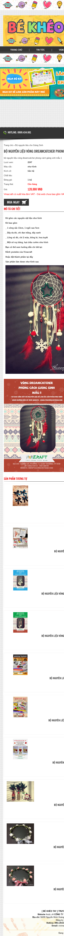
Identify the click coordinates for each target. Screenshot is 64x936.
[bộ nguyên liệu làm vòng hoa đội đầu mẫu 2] (20, 833)
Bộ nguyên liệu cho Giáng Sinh (29, 145)
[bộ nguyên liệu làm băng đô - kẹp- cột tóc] (20, 538)
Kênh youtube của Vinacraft (19, 252)
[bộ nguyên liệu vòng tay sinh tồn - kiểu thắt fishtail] (20, 707)
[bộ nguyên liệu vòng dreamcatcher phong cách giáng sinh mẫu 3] (20, 580)
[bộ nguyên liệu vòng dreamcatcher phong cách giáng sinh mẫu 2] (20, 622)
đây (31, 257)
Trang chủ (16, 50)
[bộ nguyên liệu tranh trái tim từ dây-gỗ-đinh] (20, 749)
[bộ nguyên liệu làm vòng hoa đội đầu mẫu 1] (20, 876)
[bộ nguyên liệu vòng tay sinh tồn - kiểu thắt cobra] (20, 665)
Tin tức (40, 50)
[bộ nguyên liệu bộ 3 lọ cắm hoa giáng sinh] (20, 791)
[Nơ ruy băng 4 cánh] (20, 495)
